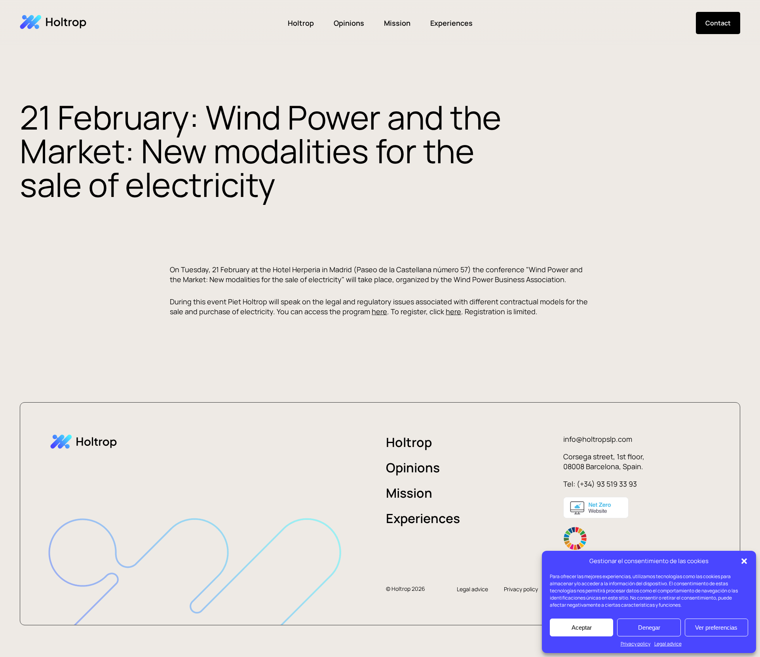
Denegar (649, 627)
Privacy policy (635, 643)
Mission (397, 23)
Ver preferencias (716, 627)
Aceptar (582, 627)
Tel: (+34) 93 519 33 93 (600, 484)
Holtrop (301, 23)
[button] (744, 561)
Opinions (349, 23)
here (379, 311)
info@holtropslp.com (597, 439)
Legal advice (668, 643)
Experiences (451, 23)
